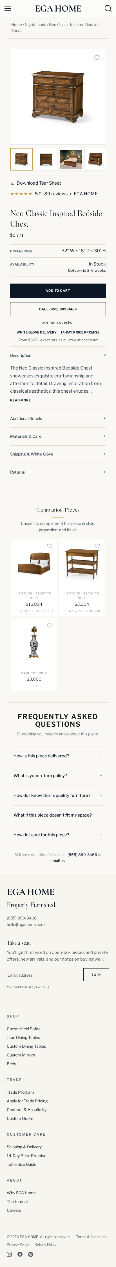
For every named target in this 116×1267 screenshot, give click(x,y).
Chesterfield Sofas (23, 1028)
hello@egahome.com (26, 924)
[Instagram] (9, 1254)
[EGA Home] (58, 8)
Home (16, 24)
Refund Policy (45, 1244)
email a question (60, 322)
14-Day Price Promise (26, 1155)
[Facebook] (20, 1254)
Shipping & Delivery (24, 1146)
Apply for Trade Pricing (27, 1100)
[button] (58, 355)
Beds (11, 1063)
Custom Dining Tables (26, 1046)
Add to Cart (58, 291)
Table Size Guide (21, 1164)
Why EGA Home (21, 1192)
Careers (14, 1210)
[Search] (108, 8)
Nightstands (35, 24)
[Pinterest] (30, 1254)
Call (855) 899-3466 (58, 309)
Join (96, 975)
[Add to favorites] (97, 58)
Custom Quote (20, 1118)
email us (57, 860)
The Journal (17, 1201)
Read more (20, 400)
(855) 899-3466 (82, 854)
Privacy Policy (18, 1244)
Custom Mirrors (21, 1054)
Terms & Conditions (91, 1237)
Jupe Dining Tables (23, 1037)
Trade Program (20, 1092)
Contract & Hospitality (26, 1109)
